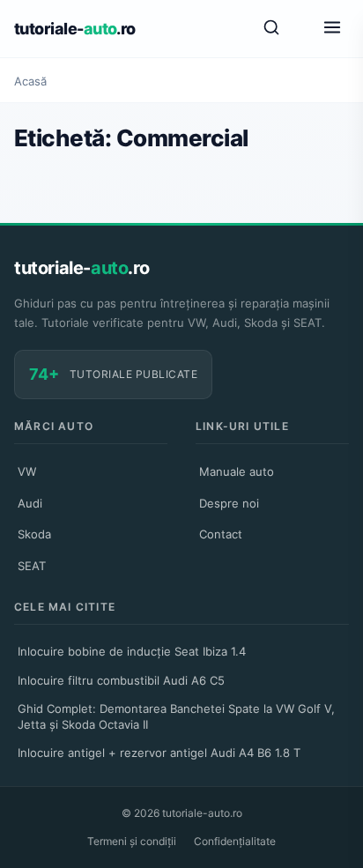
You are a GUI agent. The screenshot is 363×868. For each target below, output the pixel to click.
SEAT (32, 566)
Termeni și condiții (131, 841)
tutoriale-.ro (75, 28)
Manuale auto (236, 471)
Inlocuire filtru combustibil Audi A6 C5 (121, 680)
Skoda (34, 534)
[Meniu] (332, 29)
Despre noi (229, 503)
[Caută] (271, 28)
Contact (220, 534)
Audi (30, 503)
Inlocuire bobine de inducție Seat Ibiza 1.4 (132, 651)
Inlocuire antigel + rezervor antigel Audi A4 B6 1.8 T (159, 753)
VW (27, 471)
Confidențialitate (235, 841)
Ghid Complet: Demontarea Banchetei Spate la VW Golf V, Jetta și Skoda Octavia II (176, 716)
